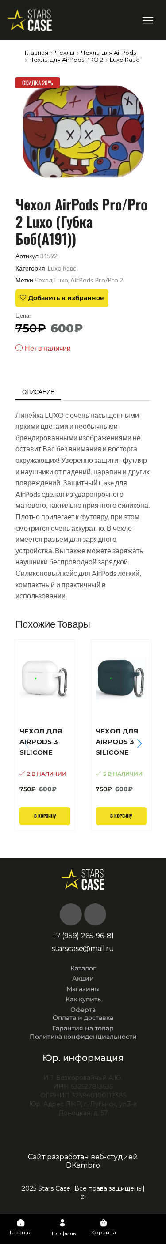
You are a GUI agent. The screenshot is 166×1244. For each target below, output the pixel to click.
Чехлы (64, 52)
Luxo (61, 280)
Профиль (62, 1233)
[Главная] (20, 1222)
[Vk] (71, 914)
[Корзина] (103, 1222)
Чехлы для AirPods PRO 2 (66, 59)
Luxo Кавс (124, 59)
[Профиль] (62, 1222)
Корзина (103, 1232)
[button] (148, 20)
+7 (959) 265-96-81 (83, 936)
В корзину (45, 816)
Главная (36, 52)
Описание (38, 391)
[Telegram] (95, 914)
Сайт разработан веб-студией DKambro (83, 1161)
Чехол (43, 280)
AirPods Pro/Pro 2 (96, 280)
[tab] (38, 392)
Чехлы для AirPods (108, 52)
